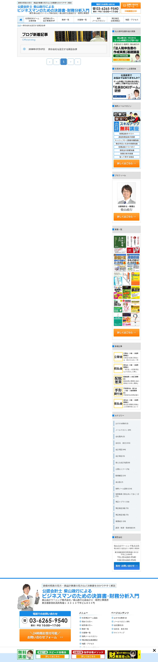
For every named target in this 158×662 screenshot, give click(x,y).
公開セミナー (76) (122, 469)
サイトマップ (119, 632)
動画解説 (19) (121, 476)
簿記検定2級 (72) (122, 508)
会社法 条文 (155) (123, 443)
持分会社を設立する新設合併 (62, 49)
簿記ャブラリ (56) (122, 502)
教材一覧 (65, 19)
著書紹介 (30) (121, 521)
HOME (20, 19)
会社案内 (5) (120, 436)
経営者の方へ (87, 625)
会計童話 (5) (120, 456)
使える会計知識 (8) (123, 462)
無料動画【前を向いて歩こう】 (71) (128, 495)
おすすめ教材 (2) (122, 423)
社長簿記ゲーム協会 (90, 618)
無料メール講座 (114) (124, 489)
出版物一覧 (82, 19)
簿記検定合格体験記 (115, 19)
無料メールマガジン (98, 19)
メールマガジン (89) (123, 430)
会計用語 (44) (121, 449)
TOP (19, 25)
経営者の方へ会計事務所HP (49, 19)
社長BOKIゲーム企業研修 (32, 19)
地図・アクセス (131, 19)
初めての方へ (87, 621)
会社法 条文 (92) (121, 629)
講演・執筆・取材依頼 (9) (125, 528)
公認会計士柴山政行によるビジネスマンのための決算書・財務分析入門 (53, 6)
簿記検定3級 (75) (122, 515)
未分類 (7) (119, 482)
